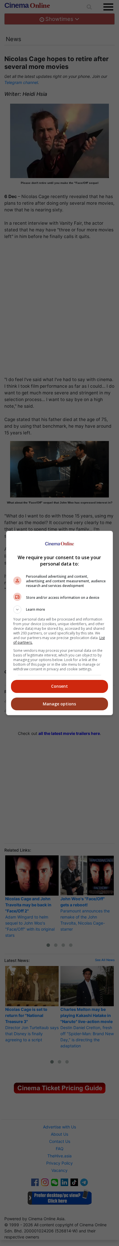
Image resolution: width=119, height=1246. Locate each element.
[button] (59, 609)
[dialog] (59, 623)
